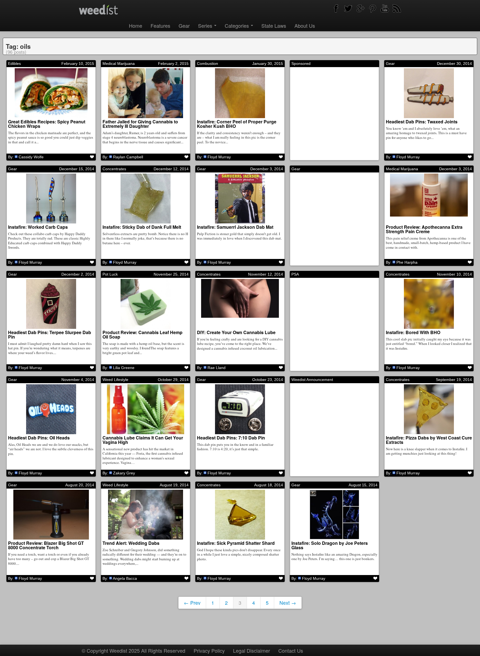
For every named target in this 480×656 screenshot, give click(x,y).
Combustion (207, 63)
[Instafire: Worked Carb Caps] (51, 198)
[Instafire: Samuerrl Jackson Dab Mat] (240, 198)
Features (160, 25)
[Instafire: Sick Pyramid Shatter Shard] (240, 515)
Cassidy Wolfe (31, 157)
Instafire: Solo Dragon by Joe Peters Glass (329, 545)
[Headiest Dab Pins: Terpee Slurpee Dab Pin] (51, 304)
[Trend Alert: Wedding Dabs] (145, 515)
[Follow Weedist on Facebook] (335, 8)
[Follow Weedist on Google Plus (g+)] (360, 8)
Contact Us (290, 650)
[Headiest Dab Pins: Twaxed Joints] (429, 93)
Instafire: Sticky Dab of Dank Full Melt (141, 227)
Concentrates (114, 169)
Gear (184, 25)
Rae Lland (217, 367)
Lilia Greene (123, 367)
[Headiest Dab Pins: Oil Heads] (51, 409)
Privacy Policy (209, 650)
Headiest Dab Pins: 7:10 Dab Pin (231, 437)
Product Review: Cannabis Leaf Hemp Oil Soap (142, 334)
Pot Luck (110, 274)
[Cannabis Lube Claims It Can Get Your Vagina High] (145, 409)
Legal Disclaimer (251, 650)
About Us (304, 25)
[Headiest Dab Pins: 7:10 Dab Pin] (240, 409)
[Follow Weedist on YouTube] (384, 8)
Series (206, 25)
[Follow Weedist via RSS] (396, 8)
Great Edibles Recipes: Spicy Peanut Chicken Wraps (46, 123)
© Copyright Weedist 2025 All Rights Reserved (133, 650)
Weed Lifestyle (115, 379)
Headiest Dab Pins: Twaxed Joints (422, 121)
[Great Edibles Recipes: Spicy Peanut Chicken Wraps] (51, 93)
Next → (287, 602)
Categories (237, 25)
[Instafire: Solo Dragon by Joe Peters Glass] (334, 515)
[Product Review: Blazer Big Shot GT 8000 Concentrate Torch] (51, 515)
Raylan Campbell (128, 157)
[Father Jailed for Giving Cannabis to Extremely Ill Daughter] (145, 93)
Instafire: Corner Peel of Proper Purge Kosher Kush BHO (236, 123)
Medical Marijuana (118, 63)
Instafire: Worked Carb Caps (38, 227)
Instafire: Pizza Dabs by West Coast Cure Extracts (429, 439)
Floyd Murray (219, 157)
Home (135, 25)
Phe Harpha (407, 262)
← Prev (192, 602)
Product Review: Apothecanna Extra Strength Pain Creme (424, 229)
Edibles (14, 63)
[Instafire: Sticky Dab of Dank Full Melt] (145, 198)
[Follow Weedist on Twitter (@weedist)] (348, 8)
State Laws (273, 25)
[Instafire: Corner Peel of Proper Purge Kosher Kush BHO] (240, 93)
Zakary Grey (124, 473)
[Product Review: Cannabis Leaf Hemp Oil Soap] (145, 304)
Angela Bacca (125, 578)
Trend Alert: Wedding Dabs (130, 543)
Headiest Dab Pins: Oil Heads (39, 437)
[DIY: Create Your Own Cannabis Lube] (240, 304)
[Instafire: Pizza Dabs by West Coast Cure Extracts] (429, 409)
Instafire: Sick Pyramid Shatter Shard (236, 543)
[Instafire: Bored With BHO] (429, 304)
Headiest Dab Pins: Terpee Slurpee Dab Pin (49, 334)
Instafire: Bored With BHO (413, 332)
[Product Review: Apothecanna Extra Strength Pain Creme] (429, 198)
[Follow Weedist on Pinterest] (372, 8)
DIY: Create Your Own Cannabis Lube (236, 332)
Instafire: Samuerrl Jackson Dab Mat (235, 227)
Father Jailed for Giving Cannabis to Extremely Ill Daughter (140, 123)
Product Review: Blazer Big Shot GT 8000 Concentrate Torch (46, 545)
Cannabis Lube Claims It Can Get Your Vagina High (142, 439)
